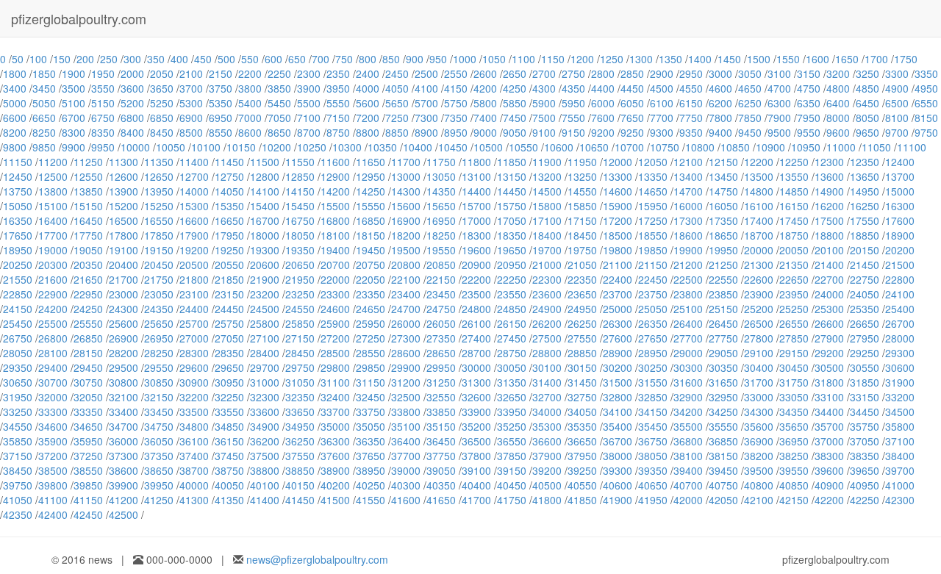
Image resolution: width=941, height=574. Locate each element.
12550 (88, 176)
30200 (617, 367)
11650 (370, 161)
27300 (406, 338)
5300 (191, 103)
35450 (653, 426)
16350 (17, 220)
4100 (426, 88)
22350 (582, 279)
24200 (53, 308)
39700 (900, 470)
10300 (347, 147)
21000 (547, 264)
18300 (476, 235)
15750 (511, 205)
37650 (370, 455)
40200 (335, 485)
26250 (582, 323)
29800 (335, 367)
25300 (829, 308)
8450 (161, 132)
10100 (206, 147)
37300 (123, 455)
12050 (653, 161)
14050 (229, 191)
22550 (723, 279)
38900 (335, 470)
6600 (14, 117)
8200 (14, 132)
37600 (335, 455)
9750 (926, 132)
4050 (397, 88)
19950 (723, 250)
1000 (464, 58)
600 (273, 58)
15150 (88, 205)
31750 (794, 382)
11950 (582, 161)
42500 (123, 514)
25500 (53, 323)
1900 (73, 73)
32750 (582, 397)
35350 (582, 426)
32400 (335, 397)
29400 (53, 367)
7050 (279, 117)
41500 (335, 499)
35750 (864, 426)
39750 (17, 485)
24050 (864, 294)
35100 (406, 426)
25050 (653, 308)
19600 (476, 250)
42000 (688, 499)
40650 (653, 485)
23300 (335, 294)
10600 (558, 147)
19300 (264, 250)
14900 (829, 191)
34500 (900, 411)
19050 (88, 250)
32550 (441, 397)
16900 (406, 220)
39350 (653, 470)
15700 (476, 205)
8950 (456, 132)
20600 (264, 264)
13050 (441, 176)
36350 (370, 441)
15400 (264, 205)
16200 (829, 205)
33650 (300, 411)
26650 (864, 323)
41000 (900, 485)
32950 (723, 397)
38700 (194, 470)
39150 (511, 470)
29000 (688, 352)
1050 (494, 58)
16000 (688, 205)
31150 (370, 382)
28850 (582, 352)
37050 (864, 441)
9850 (44, 147)
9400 (720, 132)
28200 (123, 352)
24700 (406, 308)
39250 (582, 470)
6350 (808, 103)
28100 (53, 352)
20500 (194, 264)
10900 (770, 147)
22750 (864, 279)
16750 (300, 220)
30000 (476, 367)
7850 (750, 117)
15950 (653, 205)
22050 (370, 279)
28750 (511, 352)
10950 (805, 147)
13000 (406, 176)
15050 (17, 205)
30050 (511, 367)
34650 (88, 426)
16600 (194, 220)
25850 (300, 323)
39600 (829, 470)
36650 (582, 441)
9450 (750, 132)
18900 (900, 235)
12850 (300, 176)
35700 (829, 426)
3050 (750, 73)
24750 (441, 308)
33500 (194, 411)
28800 (547, 352)
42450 (88, 514)
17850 (158, 235)
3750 (220, 88)
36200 (264, 441)
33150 (864, 397)
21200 (688, 264)
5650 (397, 103)
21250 (723, 264)
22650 (794, 279)
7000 (250, 117)
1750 (905, 58)
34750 (158, 426)
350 (156, 58)
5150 (103, 103)
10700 (629, 147)
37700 (406, 455)
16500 (123, 220)
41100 (53, 499)
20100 (829, 250)
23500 (476, 294)
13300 (617, 176)
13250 (582, 176)
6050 (632, 103)
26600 (829, 323)
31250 (441, 382)
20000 (758, 250)
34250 (723, 411)
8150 (926, 117)
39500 (758, 470)
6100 (661, 103)
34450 (864, 411)
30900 (194, 382)
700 (320, 58)
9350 (691, 132)
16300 (900, 205)
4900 (897, 88)
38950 (370, 470)
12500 (53, 176)
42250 (864, 499)
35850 (17, 441)
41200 (123, 499)
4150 (456, 88)
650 (297, 58)
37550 (300, 455)
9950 (103, 147)
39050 (441, 470)
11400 (194, 161)
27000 (194, 338)
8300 (73, 132)
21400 (829, 264)
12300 (829, 161)
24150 (17, 308)
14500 (547, 191)
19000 (53, 250)
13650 (864, 176)
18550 (653, 235)
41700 (476, 499)
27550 (582, 338)
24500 (264, 308)
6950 (220, 117)
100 (38, 58)
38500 (53, 470)
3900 (309, 88)
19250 (229, 250)
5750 (456, 103)
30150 (582, 367)
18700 (758, 235)
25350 (864, 308)
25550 (88, 323)
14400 (476, 191)
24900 (547, 308)
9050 (514, 132)
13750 (17, 191)
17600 (900, 220)
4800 (838, 88)
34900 (264, 426)
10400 (417, 147)
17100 (547, 220)
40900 (829, 485)
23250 (300, 294)
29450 (88, 367)
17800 (123, 235)
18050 (300, 235)
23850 (723, 294)
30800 (123, 382)
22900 (53, 294)
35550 (723, 426)
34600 (53, 426)
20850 (441, 264)
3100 (779, 73)
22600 (758, 279)
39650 (864, 470)
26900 (123, 338)
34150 (653, 411)
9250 (632, 132)
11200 (53, 161)
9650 (867, 132)
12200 (758, 161)
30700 (53, 382)
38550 (88, 470)
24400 (194, 308)
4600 (720, 88)
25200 (758, 308)
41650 (441, 499)
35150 (441, 426)
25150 (723, 308)
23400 (406, 294)
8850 (397, 132)
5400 (250, 103)
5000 (14, 103)
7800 (720, 117)
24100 (900, 294)
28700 (476, 352)
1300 (641, 58)
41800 (547, 499)
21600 (53, 279)
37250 (88, 455)
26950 (158, 338)
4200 (485, 88)
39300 (617, 470)
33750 (370, 411)
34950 (300, 426)
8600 (250, 132)
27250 (370, 338)
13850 (88, 191)
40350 (441, 485)
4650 (750, 88)
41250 (158, 499)
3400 (14, 88)
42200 (829, 499)
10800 (700, 147)
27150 (300, 338)
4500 (661, 88)
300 (132, 58)
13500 (758, 176)
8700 (309, 132)
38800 (264, 470)
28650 (441, 352)
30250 (653, 367)
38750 (229, 470)
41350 (229, 499)
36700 (617, 441)
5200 (132, 103)
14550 (582, 191)
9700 (897, 132)
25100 (688, 308)
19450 (370, 250)
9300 (661, 132)
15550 (370, 205)
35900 (53, 441)
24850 (511, 308)
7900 (779, 117)
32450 (370, 397)
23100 (194, 294)
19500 (406, 250)
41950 (653, 499)
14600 (617, 191)
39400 (688, 470)
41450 (300, 499)
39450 (723, 470)
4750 (808, 88)
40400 (476, 485)
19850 (653, 250)
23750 (653, 294)
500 (226, 58)
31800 (829, 382)
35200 (476, 426)
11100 (911, 147)
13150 (511, 176)
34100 (617, 411)
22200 (476, 279)
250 (109, 58)
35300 (547, 426)
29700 (264, 367)
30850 (158, 382)
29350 (17, 367)
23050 (158, 294)
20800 (406, 264)
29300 (900, 352)
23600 (547, 294)
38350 (864, 455)
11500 (264, 161)
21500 (900, 264)
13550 (794, 176)
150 (62, 58)
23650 (582, 294)
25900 (335, 323)
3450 (44, 88)
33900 (476, 411)
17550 (864, 220)
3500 (73, 88)
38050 (653, 455)
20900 (476, 264)
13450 (723, 176)
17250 (653, 220)
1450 (729, 58)
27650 (653, 338)
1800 (14, 73)
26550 (794, 323)
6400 (838, 103)
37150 (17, 455)
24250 (88, 308)
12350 (864, 161)
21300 (758, 264)
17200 (617, 220)
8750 (338, 132)
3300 (897, 73)
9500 (779, 132)
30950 (229, 382)
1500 (758, 58)
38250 (794, 455)
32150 (158, 397)
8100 (897, 117)
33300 (53, 411)
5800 (485, 103)
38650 (158, 470)
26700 (900, 323)
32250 (229, 397)
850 (391, 58)
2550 (456, 73)
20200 (900, 250)
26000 (406, 323)
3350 (926, 73)
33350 (88, 411)
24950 (582, 308)
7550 (573, 117)
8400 (132, 132)
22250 (511, 279)
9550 (808, 132)
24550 (300, 308)
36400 (406, 441)
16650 (229, 220)
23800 (688, 294)
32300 (264, 397)
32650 (511, 397)
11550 (300, 161)
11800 (476, 161)
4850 (867, 88)
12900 (335, 176)
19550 (441, 250)
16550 (158, 220)
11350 (158, 161)
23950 (794, 294)
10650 (594, 147)
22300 (547, 279)
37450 (229, 455)
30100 (547, 367)
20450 (158, 264)
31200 (406, 382)
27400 (476, 338)
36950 (794, 441)
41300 (194, 499)
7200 (367, 117)
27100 (264, 338)
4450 (632, 88)
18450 (582, 235)
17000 (476, 220)
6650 (44, 117)
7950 (808, 117)
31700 (758, 382)
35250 (511, 426)
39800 (53, 485)
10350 (382, 147)
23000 (123, 294)
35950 (88, 441)
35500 (688, 426)
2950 (691, 73)
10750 (664, 147)
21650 (88, 279)
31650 (723, 382)
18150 (370, 235)
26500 (758, 323)
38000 (617, 455)
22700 (829, 279)
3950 (338, 88)
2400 (367, 73)
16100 (758, 205)
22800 (900, 279)
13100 (476, 176)
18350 (511, 235)
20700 (335, 264)
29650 (229, 367)
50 (18, 58)
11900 (547, 161)
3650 (161, 88)
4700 (779, 88)
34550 (17, 426)
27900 (829, 338)
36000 (123, 441)
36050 (158, 441)
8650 (279, 132)
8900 (426, 132)
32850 (653, 397)
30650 (17, 382)
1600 (817, 58)
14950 (864, 191)
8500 (191, 132)
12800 (264, 176)
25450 (17, 323)
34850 (229, 426)
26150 (511, 323)
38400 (900, 455)
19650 (511, 250)
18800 (829, 235)
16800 (335, 220)
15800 (547, 205)
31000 (264, 382)
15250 (158, 205)
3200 (838, 73)
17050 (511, 220)
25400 (900, 308)
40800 (758, 485)
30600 (900, 367)
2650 (514, 73)
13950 (158, 191)
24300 (123, 308)
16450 (88, 220)
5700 (426, 103)
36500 (476, 441)
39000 (406, 470)
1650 (847, 58)
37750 (441, 455)
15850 (582, 205)
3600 (132, 88)
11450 (229, 161)
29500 (123, 367)
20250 (17, 264)
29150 (794, 352)
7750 (691, 117)
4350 (573, 88)
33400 (123, 411)
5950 (573, 103)
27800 (758, 338)
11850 (511, 161)
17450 (794, 220)
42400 (53, 514)
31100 (335, 382)
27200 (335, 338)
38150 (723, 455)
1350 (670, 58)
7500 (544, 117)
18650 (723, 235)
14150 (300, 191)
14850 (794, 191)
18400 (547, 235)
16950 (441, 220)
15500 (335, 205)
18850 (864, 235)
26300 (617, 323)
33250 (17, 411)
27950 (864, 338)
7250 (397, 117)
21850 (229, 279)
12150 (723, 161)
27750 (723, 338)
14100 (264, 191)
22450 (653, 279)
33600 (264, 411)
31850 (864, 382)
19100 (123, 250)
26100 (476, 323)
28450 (300, 352)
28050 (17, 352)
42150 (794, 499)
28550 (370, 352)
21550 (17, 279)
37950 (582, 455)
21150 (653, 264)
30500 (829, 367)
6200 (720, 103)
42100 (758, 499)
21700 (123, 279)
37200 (53, 455)
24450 (229, 308)
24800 (476, 308)
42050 (723, 499)
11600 (335, 161)
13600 (829, 176)
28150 (88, 352)
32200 (194, 397)
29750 (300, 367)
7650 (632, 117)
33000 (758, 397)
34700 (123, 426)
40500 (547, 485)
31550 (653, 382)
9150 (573, 132)
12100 (688, 161)
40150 (300, 485)
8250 (44, 132)
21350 (794, 264)
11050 (876, 147)
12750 (229, 176)
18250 (441, 235)
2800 (603, 73)
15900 (617, 205)
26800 (53, 338)
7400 (485, 117)
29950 (441, 367)
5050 (44, 103)
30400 (758, 367)
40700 (688, 485)
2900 (661, 73)
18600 (688, 235)
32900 (688, 397)
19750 (582, 250)
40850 (794, 485)
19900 (688, 250)
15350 (229, 205)
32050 (88, 397)
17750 (88, 235)
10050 (170, 147)
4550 (691, 88)
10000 (135, 147)
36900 (758, 441)
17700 (53, 235)
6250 (750, 103)
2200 (250, 73)
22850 (17, 294)
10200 (276, 147)
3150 (808, 73)
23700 (617, 294)
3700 (191, 88)
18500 (617, 235)
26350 (653, 323)
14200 (335, 191)
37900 (547, 455)
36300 (335, 441)
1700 (876, 58)
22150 (441, 279)
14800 (758, 191)
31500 (617, 382)
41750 (511, 499)
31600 (688, 382)
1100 (523, 58)
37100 (900, 441)
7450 (514, 117)
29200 (829, 352)
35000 (335, 426)
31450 (582, 382)
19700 (547, 250)
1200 (582, 58)
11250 (88, 161)
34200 (688, 411)
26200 (547, 323)
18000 (264, 235)
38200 (758, 455)
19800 (617, 250)
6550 (926, 103)
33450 (158, 411)
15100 (53, 205)
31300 (476, 382)
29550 (158, 367)
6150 (691, 103)
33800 (406, 411)
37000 (829, 441)
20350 (88, 264)
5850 (514, 103)
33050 (794, 397)
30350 (723, 367)
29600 (194, 367)
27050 (229, 338)
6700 (73, 117)
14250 (370, 191)
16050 (723, 205)
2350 (338, 73)
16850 (370, 220)
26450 (723, 323)
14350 (441, 191)
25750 (229, 323)
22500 (688, 279)
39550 (794, 470)
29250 (864, 352)
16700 (264, 220)
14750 (723, 191)
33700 (335, 411)
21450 (864, 264)
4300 (544, 88)
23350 (370, 294)
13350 (653, 176)
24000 (829, 294)
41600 (406, 499)
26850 (88, 338)
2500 (426, 73)
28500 (335, 352)
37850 (511, 455)
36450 (441, 441)
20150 (864, 250)
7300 (426, 117)
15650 (441, 205)
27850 (794, 338)
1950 (103, 73)
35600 (758, 426)
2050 (161, 73)
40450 (511, 485)
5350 (220, 103)
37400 (194, 455)
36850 (723, 441)
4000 (367, 88)
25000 (617, 308)
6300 (779, 103)
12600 (123, 176)
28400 (264, 352)
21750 (158, 279)
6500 (897, 103)
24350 (158, 308)
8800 (367, 132)
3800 (250, 88)
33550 (229, 411)
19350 (300, 250)
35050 (370, 426)
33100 (829, 397)
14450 (511, 191)
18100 (335, 235)
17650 (17, 235)
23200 (264, 294)
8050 (867, 117)
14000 (194, 191)
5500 (309, 103)
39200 (547, 470)
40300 (406, 485)
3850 (279, 88)
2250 (279, 73)
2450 (397, 73)
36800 (688, 441)
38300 (829, 455)
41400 (264, 499)
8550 (220, 132)
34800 (194, 426)
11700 (406, 161)
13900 (123, 191)
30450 (794, 367)
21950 (300, 279)
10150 (241, 147)
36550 (511, 441)
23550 (511, 294)
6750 (103, 117)
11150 (17, 161)
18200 (406, 235)
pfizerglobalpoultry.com (78, 18)
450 (203, 58)
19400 (335, 250)
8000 (838, 117)
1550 (788, 58)
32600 (476, 397)
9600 (838, 132)
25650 (158, 323)
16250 (864, 205)
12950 (370, 176)
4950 (926, 88)
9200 (603, 132)
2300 (309, 73)
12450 (17, 176)
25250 (794, 308)
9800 (14, 147)
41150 (88, 499)
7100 (309, 117)
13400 (688, 176)
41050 (17, 499)
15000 (900, 191)
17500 (829, 220)
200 (85, 58)
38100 (688, 455)
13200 (547, 176)
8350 (103, 132)
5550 (338, 103)
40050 (229, 485)
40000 (194, 485)
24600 (335, 308)
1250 (611, 58)
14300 (406, 191)
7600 (603, 117)
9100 (544, 132)
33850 (441, 411)
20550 (229, 264)
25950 (370, 323)
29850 (370, 367)
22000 (335, 279)
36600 (547, 441)
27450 (511, 338)
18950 (17, 250)
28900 (617, 352)
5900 (544, 103)
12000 (617, 161)
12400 (900, 161)
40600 (617, 485)
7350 (456, 117)
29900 (406, 367)
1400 (700, 58)
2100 (191, 73)
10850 (735, 147)
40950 (864, 485)
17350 (723, 220)
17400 (758, 220)
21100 (617, 264)
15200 (123, 205)
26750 (17, 338)
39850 (88, 485)
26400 (688, 323)
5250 (161, 103)
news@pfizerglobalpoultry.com (317, 559)
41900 (617, 499)
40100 (264, 485)
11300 (123, 161)
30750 (88, 382)
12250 (794, 161)
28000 (900, 338)
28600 (406, 352)
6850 (161, 117)
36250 (300, 441)
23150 (229, 294)
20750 (370, 264)
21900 (264, 279)
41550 (370, 499)
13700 (900, 176)
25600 (123, 323)
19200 (194, 250)
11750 (441, 161)
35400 (617, 426)
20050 (794, 250)
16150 (794, 205)
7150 (338, 117)
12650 (158, 176)
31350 (511, 382)
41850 (582, 499)
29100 (758, 352)
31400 (547, 382)
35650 (794, 426)
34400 (829, 411)
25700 (194, 323)
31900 (900, 382)
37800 (476, 455)
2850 (632, 73)
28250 (158, 352)
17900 (194, 235)
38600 (123, 470)
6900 (191, 117)
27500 (547, 338)
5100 (73, 103)
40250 (370, 485)
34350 (794, 411)
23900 (758, 294)
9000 (485, 132)
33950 (511, 411)
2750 (573, 73)
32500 (406, 397)
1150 (553, 58)
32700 (547, 397)
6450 (867, 103)
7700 (661, 117)
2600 (485, 73)
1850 (44, 73)
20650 (300, 264)
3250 (867, 73)
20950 (511, 264)
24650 (370, 308)
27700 (688, 338)
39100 (476, 470)
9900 (73, 147)
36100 (194, 441)
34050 (582, 411)
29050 (723, 352)
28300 (194, 352)
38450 (17, 470)
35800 (900, 426)
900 (414, 58)
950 (438, 58)
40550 (582, 485)
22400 (617, 279)
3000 (720, 73)
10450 (453, 147)
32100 (123, 397)
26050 (441, 323)
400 (179, 58)
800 (367, 58)
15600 (406, 205)
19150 (158, 250)
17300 (688, 220)
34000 (547, 411)
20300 (53, 264)
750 (344, 58)
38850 (300, 470)
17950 (229, 235)
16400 (53, 220)
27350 (441, 338)
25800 (264, 323)
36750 (653, 441)
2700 (544, 73)
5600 (367, 103)
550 (250, 58)
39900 (123, 485)
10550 (523, 147)
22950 (88, 294)
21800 (194, 279)
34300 (758, 411)
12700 (194, 176)
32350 (300, 397)
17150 (582, 220)
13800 (53, 191)
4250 (514, 88)
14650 (653, 191)
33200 (900, 397)
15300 (194, 205)
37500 (264, 455)
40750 (723, 485)
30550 (864, 367)
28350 (229, 352)
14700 (688, 191)
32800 (617, 397)
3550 (103, 88)
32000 (53, 397)
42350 (17, 514)
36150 (229, 441)
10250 (311, 147)
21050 (582, 264)
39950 (158, 485)
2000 (132, 73)
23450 (441, 294)
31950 (17, 397)
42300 (900, 499)
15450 (300, 205)
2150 (220, 73)
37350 (158, 455)
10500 (488, 147)
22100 (406, 279)
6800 (132, 117)
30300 (688, 367)
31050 (300, 382)
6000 (603, 103)
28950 (653, 352)
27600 (617, 338)
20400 (123, 264)
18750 (794, 235)
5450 (279, 103)
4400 (603, 88)
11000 (841, 147)
